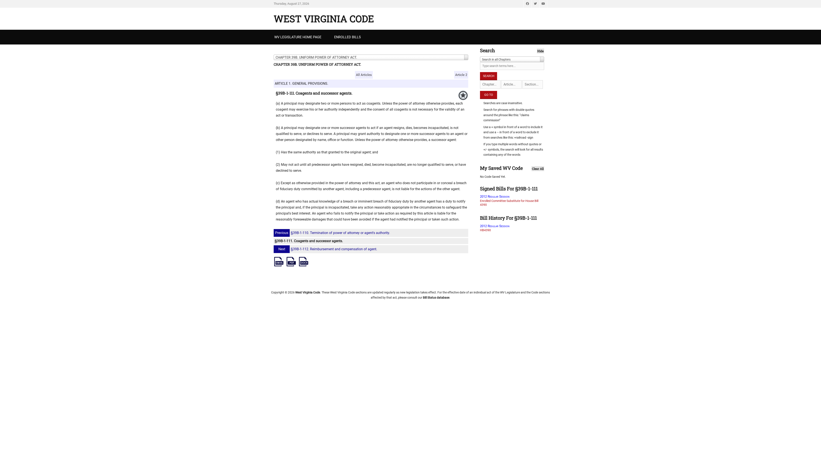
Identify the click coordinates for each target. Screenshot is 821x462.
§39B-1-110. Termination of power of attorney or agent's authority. (332, 233)
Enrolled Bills (347, 37)
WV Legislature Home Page (297, 37)
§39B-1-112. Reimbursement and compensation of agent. (327, 249)
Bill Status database (436, 297)
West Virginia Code (324, 18)
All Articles (364, 75)
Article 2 (461, 75)
